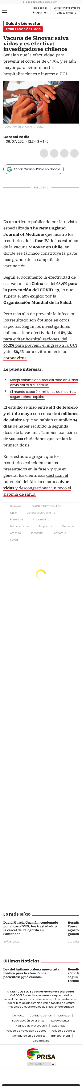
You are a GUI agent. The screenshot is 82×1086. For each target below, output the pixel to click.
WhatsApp (74, 153)
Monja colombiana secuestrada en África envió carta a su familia (44, 382)
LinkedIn (64, 153)
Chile (13, 513)
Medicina (68, 526)
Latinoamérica (19, 526)
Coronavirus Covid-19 (41, 513)
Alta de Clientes (60, 1020)
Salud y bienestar (23, 23)
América (15, 533)
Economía (59, 533)
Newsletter (63, 1015)
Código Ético (41, 1041)
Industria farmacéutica (46, 506)
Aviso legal (59, 1025)
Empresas (45, 526)
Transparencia (60, 1035)
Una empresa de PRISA (41, 1054)
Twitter (54, 153)
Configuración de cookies (28, 1035)
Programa (39, 12)
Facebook (44, 153)
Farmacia (16, 519)
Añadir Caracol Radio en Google (37, 169)
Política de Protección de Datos (26, 1030)
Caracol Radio (20, 11)
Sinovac (15, 506)
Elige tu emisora (66, 13)
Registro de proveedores (31, 1025)
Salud (14, 539)
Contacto (18, 1015)
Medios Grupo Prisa (41, 1063)
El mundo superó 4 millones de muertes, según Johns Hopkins (43, 394)
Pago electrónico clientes (28, 1020)
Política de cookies (63, 1030)
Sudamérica (41, 519)
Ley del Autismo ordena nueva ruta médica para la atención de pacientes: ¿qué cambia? (31, 973)
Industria (37, 533)
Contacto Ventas (41, 1015)
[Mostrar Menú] (4, 11)
